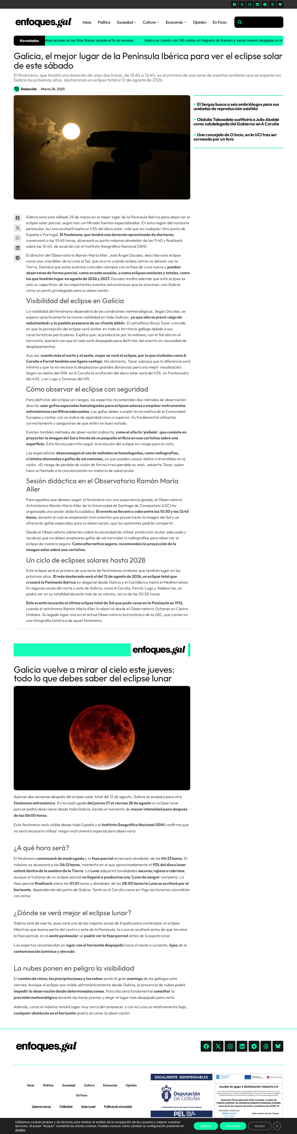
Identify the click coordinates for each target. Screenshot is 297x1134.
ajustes (20, 1130)
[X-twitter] (242, 4)
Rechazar (233, 1126)
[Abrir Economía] (185, 22)
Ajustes (260, 1126)
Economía (110, 1085)
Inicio (30, 1085)
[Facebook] (234, 4)
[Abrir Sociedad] (135, 22)
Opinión (131, 1085)
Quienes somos (41, 1106)
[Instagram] (249, 4)
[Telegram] (265, 4)
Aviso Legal (88, 1106)
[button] (18, 218)
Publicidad (66, 1106)
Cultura (89, 1085)
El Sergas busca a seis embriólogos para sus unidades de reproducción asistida (236, 106)
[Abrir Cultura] (158, 22)
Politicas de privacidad (118, 1106)
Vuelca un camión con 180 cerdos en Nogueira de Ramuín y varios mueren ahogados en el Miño (203, 40)
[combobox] (258, 22)
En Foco (81, 1095)
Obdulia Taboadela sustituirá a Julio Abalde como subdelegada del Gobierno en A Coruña (236, 121)
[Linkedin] (257, 4)
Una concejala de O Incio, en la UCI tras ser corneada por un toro (235, 137)
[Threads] (272, 4)
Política (48, 1085)
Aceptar (206, 1126)
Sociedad (68, 1085)
